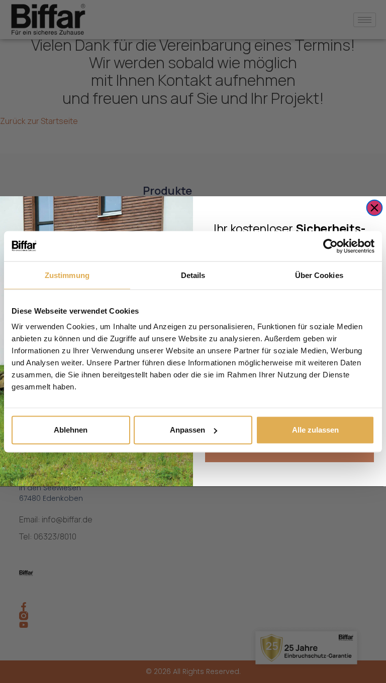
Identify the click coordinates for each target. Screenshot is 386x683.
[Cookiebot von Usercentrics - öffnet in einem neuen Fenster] (330, 245)
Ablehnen (70, 430)
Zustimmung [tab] (67, 274)
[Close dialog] (374, 208)
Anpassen (187, 430)
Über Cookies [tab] (319, 274)
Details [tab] (193, 274)
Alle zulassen (315, 430)
